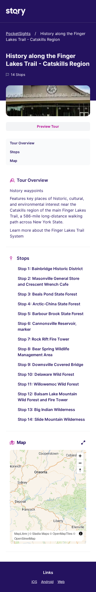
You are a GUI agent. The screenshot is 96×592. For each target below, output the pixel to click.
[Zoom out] (80, 463)
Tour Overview (22, 143)
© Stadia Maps (39, 533)
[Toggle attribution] (81, 533)
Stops (15, 152)
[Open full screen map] (83, 442)
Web (61, 582)
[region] (48, 497)
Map (13, 161)
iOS (34, 582)
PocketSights (18, 33)
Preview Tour (48, 126)
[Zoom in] (80, 455)
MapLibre (20, 533)
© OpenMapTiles (61, 533)
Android (47, 582)
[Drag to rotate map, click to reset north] (80, 470)
